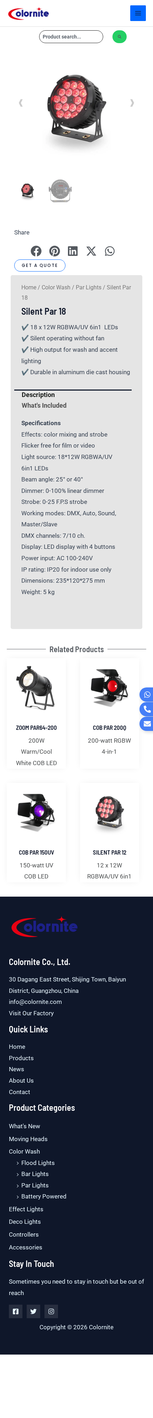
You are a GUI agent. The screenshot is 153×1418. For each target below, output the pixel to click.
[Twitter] (33, 1311)
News (16, 1069)
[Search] (119, 36)
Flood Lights (38, 1162)
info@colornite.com (35, 1001)
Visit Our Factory (31, 1013)
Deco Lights (25, 1221)
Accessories (25, 1247)
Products (21, 1058)
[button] (76, 128)
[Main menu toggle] (138, 13)
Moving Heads (28, 1139)
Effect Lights (26, 1209)
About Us (21, 1080)
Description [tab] (38, 394)
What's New (24, 1126)
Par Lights (88, 287)
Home (28, 287)
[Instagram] (51, 1311)
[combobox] (71, 36)
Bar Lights (35, 1173)
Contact (19, 1091)
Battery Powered (44, 1196)
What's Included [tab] (44, 405)
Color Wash (56, 287)
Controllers (24, 1234)
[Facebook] (15, 1311)
